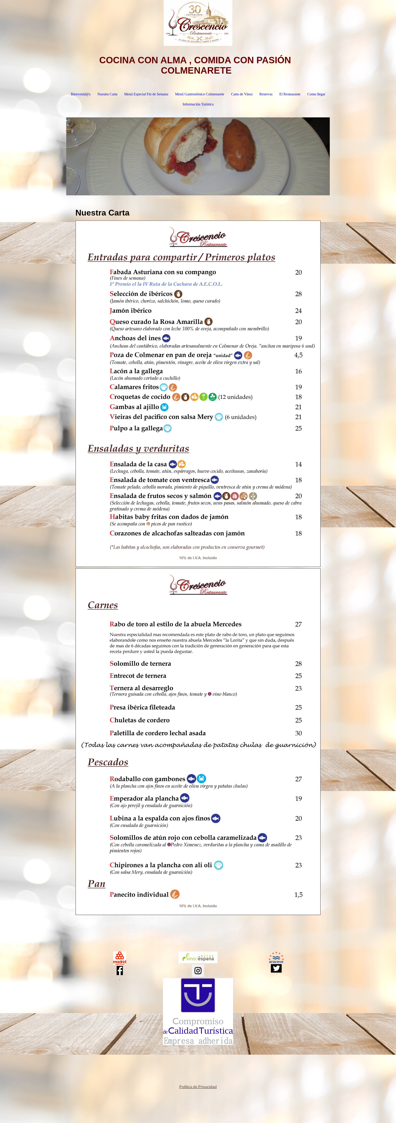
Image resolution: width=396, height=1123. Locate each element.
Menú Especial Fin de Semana (146, 94)
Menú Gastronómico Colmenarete (199, 94)
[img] (198, 23)
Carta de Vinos (242, 94)
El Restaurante (289, 94)
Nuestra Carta (107, 94)
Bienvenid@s (81, 94)
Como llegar (316, 94)
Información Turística (198, 104)
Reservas (265, 94)
